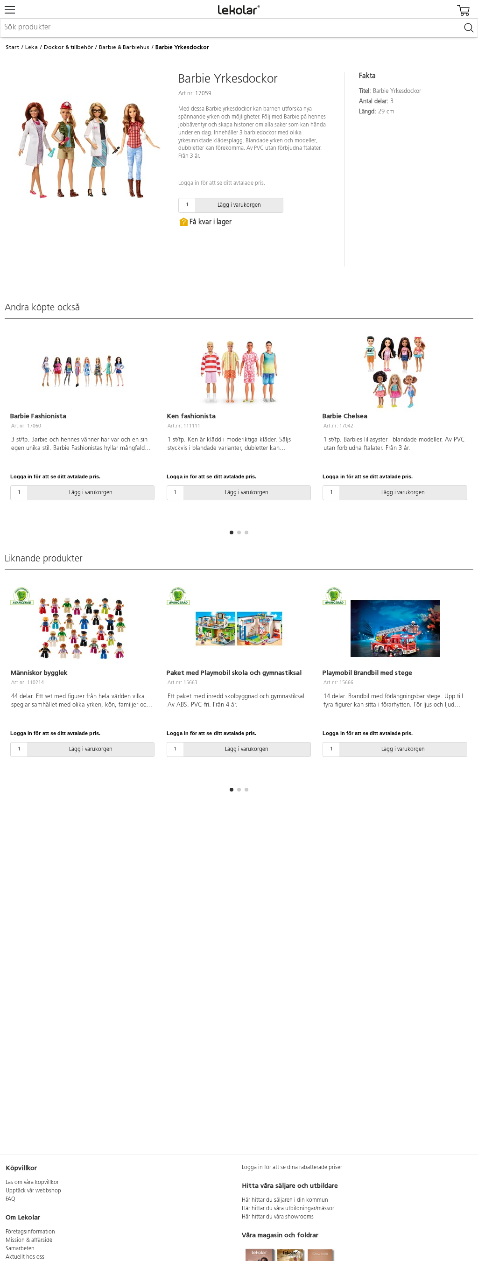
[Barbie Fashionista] (82, 372)
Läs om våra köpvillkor (32, 1182)
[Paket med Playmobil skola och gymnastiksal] (239, 628)
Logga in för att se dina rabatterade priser (292, 1167)
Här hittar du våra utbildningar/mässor (288, 1209)
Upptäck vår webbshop (33, 1191)
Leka (31, 47)
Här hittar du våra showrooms (278, 1217)
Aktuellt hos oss (25, 1257)
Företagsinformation (30, 1232)
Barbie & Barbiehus (124, 47)
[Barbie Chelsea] (395, 372)
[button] (231, 532)
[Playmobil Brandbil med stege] (395, 628)
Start (12, 47)
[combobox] (239, 28)
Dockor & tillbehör (68, 47)
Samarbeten (20, 1249)
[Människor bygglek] (82, 628)
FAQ (10, 1199)
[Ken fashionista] (239, 372)
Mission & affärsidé (29, 1240)
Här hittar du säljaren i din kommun (285, 1200)
